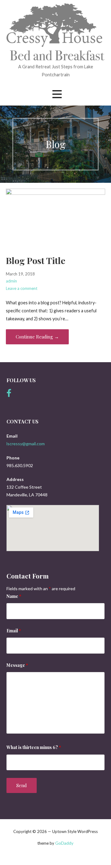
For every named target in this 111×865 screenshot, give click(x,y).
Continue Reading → (37, 337)
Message (17, 665)
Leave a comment (21, 288)
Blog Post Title (35, 260)
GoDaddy (64, 843)
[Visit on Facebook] (8, 394)
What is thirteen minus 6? (33, 747)
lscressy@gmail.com (25, 443)
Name (13, 596)
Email (13, 631)
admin (11, 280)
